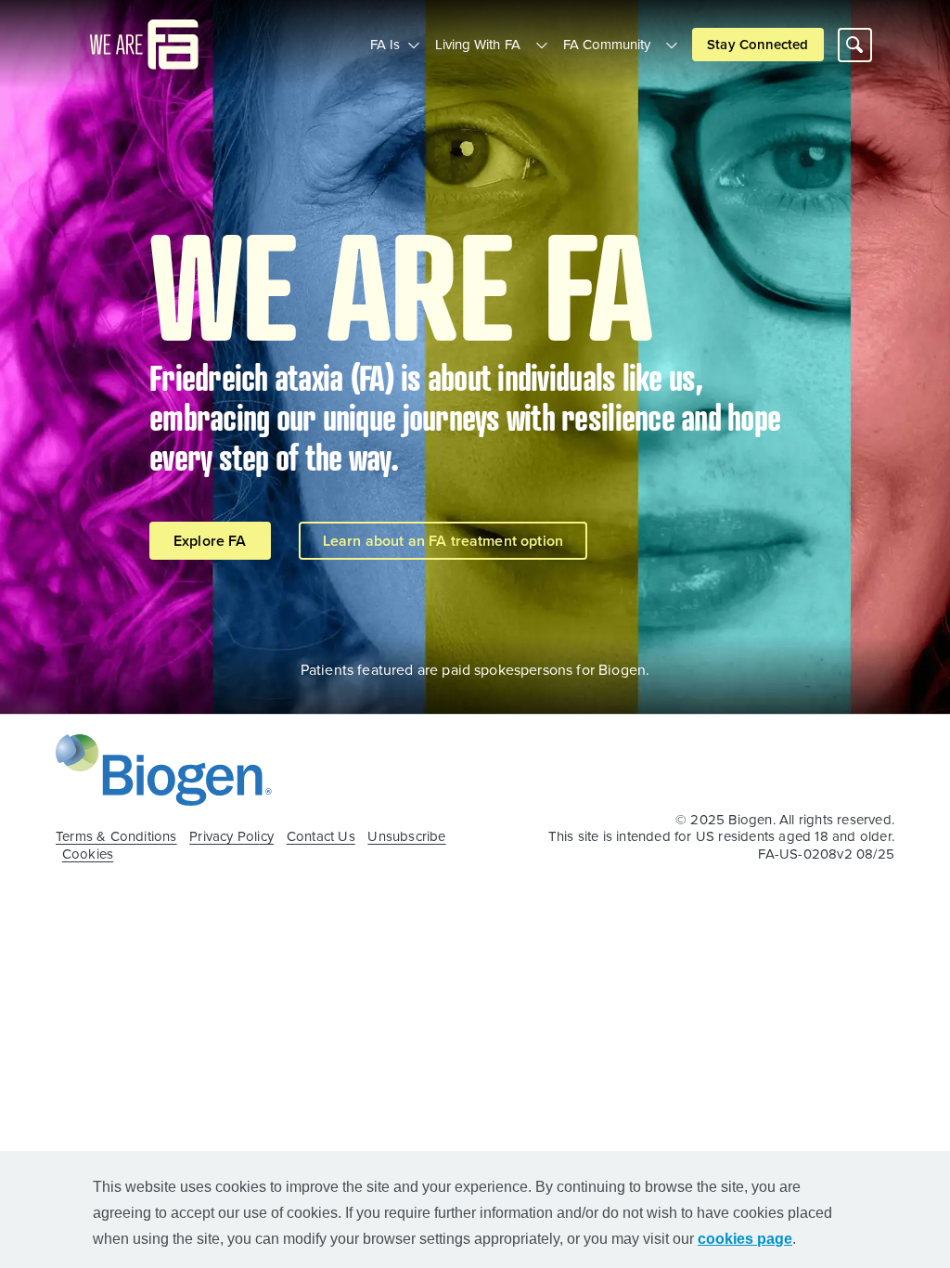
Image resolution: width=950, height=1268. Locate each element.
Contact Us (321, 836)
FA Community (607, 44)
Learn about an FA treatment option (443, 540)
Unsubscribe (406, 836)
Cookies (87, 854)
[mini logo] (144, 42)
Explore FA (210, 540)
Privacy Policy (231, 836)
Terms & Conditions (116, 836)
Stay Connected (757, 44)
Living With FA (477, 44)
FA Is (385, 44)
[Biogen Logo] (164, 767)
